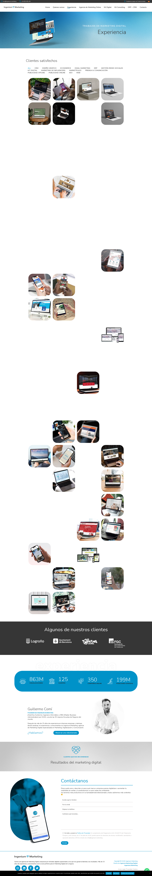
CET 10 (58, 332)
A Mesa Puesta (110, 111)
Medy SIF (59, 234)
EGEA (33, 551)
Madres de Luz (110, 478)
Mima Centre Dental (85, 86)
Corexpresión (37, 332)
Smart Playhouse (112, 158)
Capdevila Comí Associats (62, 576)
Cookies (135, 869)
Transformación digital (38, 160)
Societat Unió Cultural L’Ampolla (86, 455)
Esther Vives (109, 528)
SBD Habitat (37, 185)
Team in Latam (86, 161)
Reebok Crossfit (111, 185)
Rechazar (116, 873)
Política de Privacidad (83, 833)
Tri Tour (107, 135)
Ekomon (58, 306)
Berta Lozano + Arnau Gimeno (38, 356)
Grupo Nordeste (87, 527)
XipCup (107, 404)
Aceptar (109, 873)
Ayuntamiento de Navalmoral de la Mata (39, 136)
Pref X (57, 210)
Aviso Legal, (122, 869)
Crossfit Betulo (111, 307)
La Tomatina (60, 498)
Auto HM (59, 599)
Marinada (84, 479)
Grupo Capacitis (111, 258)
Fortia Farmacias (87, 283)
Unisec (82, 428)
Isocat (57, 256)
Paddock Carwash (112, 207)
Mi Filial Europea (63, 479)
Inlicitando (60, 134)
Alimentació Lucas (39, 404)
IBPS (57, 527)
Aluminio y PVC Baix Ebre (87, 380)
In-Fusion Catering (40, 527)
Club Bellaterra (87, 549)
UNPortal (84, 135)
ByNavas (34, 381)
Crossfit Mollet (86, 307)
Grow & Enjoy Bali (40, 283)
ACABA (58, 403)
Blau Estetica (37, 600)
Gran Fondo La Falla (62, 283)
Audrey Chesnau (63, 356)
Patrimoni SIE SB (88, 210)
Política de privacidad (127, 873)
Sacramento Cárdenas (85, 184)
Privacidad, (129, 869)
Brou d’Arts (60, 111)
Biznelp (107, 332)
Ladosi (106, 231)
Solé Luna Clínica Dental (63, 453)
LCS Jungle (85, 502)
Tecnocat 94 (36, 453)
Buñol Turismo (110, 572)
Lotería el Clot (37, 501)
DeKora (34, 112)
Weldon (58, 430)
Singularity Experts (60, 86)
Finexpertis (109, 283)
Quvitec (107, 453)
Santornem (60, 184)
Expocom (35, 307)
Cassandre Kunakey (108, 548)
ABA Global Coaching (85, 405)
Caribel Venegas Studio (38, 577)
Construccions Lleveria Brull (61, 551)
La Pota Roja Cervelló (36, 259)
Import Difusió (62, 381)
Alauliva (83, 111)
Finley (106, 86)
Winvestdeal (37, 86)
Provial (34, 479)
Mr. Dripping (36, 233)
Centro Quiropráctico (86, 330)
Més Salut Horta (39, 428)
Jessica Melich (110, 502)
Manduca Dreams (88, 233)
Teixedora (108, 430)
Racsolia (83, 356)
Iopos (81, 257)
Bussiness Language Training (88, 573)
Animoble (108, 355)
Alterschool (109, 380)
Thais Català (61, 161)
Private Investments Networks (36, 210)
